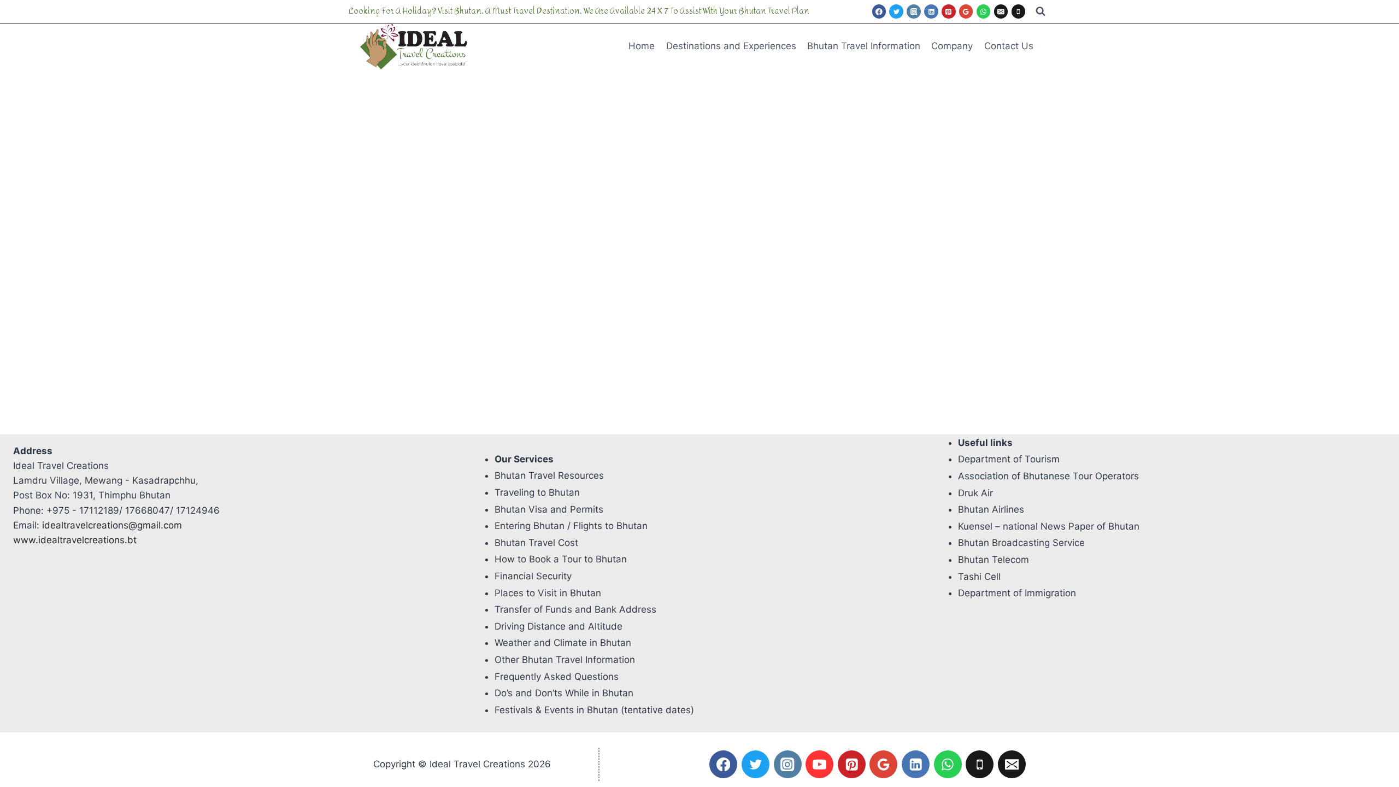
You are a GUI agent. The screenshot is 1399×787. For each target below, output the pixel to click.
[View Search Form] (1040, 11)
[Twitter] (896, 11)
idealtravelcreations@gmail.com (112, 525)
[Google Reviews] (966, 11)
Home (641, 45)
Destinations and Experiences (731, 45)
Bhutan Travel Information (863, 45)
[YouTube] (819, 764)
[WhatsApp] (984, 11)
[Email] (1001, 11)
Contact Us (1008, 45)
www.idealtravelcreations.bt (75, 540)
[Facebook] (879, 11)
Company (952, 45)
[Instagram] (914, 11)
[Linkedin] (931, 11)
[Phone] (1019, 11)
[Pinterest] (949, 11)
